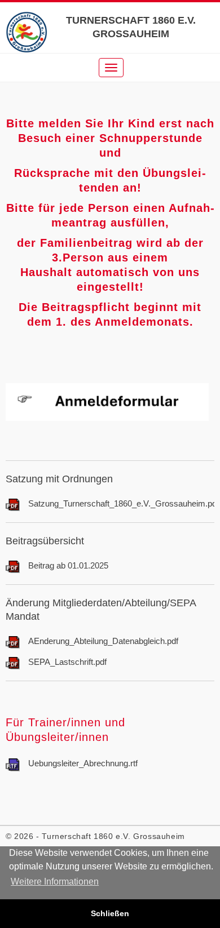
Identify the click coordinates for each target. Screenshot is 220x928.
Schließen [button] (110, 913)
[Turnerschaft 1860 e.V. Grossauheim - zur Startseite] (26, 32)
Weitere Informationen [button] (55, 881)
